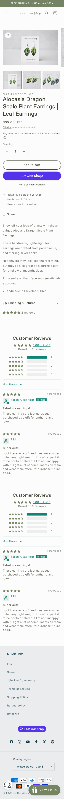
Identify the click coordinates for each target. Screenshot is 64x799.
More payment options (32, 184)
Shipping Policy (17, 697)
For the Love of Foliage (25, 793)
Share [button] (11, 214)
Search (12, 672)
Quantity (8, 144)
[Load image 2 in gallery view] (32, 80)
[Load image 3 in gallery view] (51, 80)
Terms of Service (18, 688)
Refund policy (16, 705)
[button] (7, 13)
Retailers (13, 714)
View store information (22, 204)
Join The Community (21, 680)
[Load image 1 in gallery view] (12, 80)
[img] (11, 394)
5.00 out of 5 (41, 345)
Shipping (7, 127)
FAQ (10, 663)
